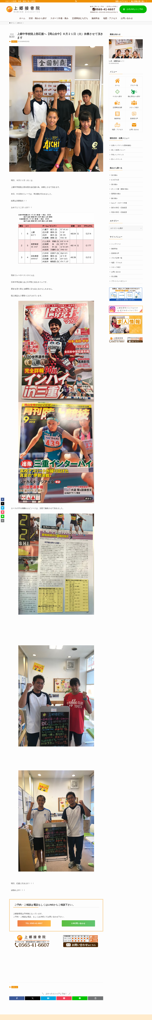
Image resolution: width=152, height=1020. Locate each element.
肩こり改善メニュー (118, 150)
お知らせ (14, 41)
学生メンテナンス (117, 154)
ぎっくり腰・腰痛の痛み (119, 189)
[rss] (76, 1)
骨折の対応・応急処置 (119, 212)
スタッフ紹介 (116, 267)
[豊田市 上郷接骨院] (26, 9)
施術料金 (114, 249)
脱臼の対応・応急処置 (119, 207)
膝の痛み (114, 198)
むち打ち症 (115, 180)
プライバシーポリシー (119, 281)
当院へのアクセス (121, 1)
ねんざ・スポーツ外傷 (119, 203)
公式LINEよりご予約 (134, 9)
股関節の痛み (116, 194)
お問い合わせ (116, 272)
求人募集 (114, 276)
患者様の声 (115, 253)
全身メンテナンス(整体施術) (121, 145)
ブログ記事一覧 (116, 258)
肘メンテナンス (116, 159)
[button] (16, 998)
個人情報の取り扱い (138, 1)
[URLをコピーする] (95, 998)
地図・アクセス (116, 262)
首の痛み (114, 175)
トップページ (116, 244)
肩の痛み (114, 184)
